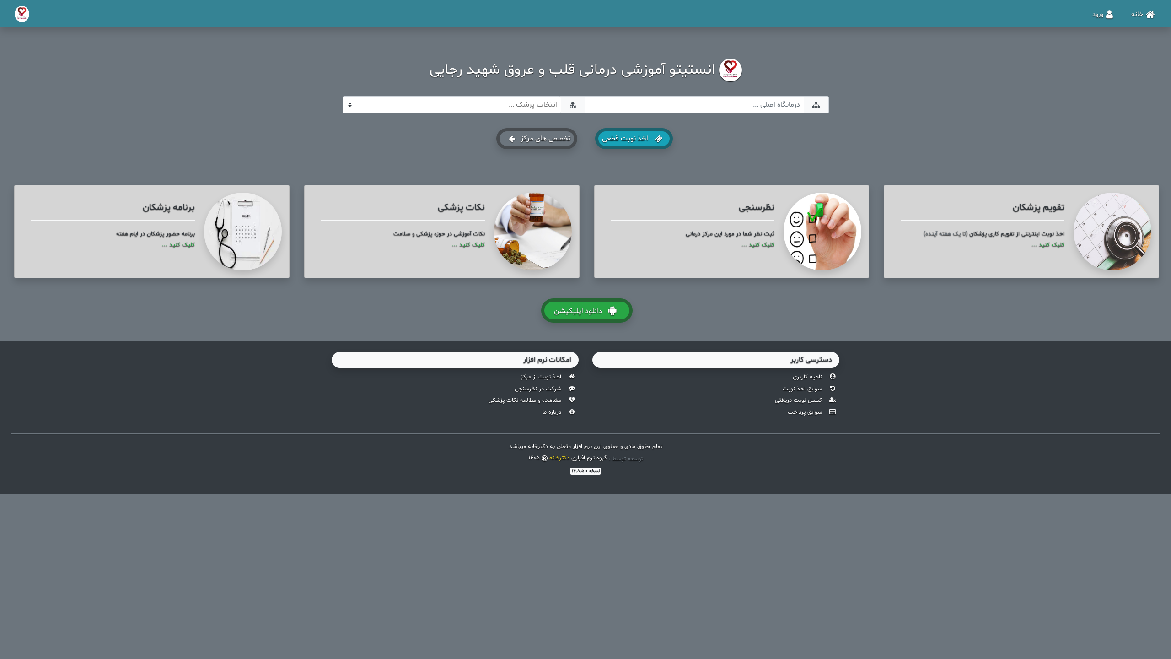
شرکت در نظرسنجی (538, 389)
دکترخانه (559, 458)
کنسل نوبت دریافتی (798, 400)
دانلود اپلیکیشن (578, 311)
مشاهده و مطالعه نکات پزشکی (525, 400)
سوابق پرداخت (805, 412)
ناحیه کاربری (807, 377)
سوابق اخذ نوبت (802, 389)
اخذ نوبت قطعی (626, 139)
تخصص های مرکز (544, 139)
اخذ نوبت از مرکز (541, 377)
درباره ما (552, 412)
